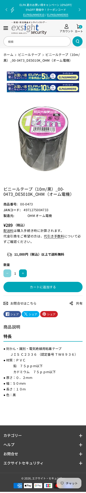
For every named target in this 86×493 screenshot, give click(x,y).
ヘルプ (8, 444)
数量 (6, 264)
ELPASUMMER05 (57, 15)
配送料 (8, 230)
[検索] (77, 41)
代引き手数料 (54, 236)
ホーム (8, 54)
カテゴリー (12, 435)
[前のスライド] (6, 9)
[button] (6, 28)
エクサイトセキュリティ (23, 463)
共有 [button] (79, 303)
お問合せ (10, 453)
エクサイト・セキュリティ (48, 478)
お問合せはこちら (23, 303)
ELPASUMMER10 (33, 15)
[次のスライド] (80, 9)
